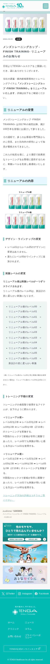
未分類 (19, 39)
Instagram (27, 593)
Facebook (44, 593)
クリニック (13, 629)
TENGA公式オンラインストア (23, 649)
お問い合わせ (14, 636)
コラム (28, 629)
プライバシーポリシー (33, 636)
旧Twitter (10, 593)
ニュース (29, 622)
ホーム (11, 622)
